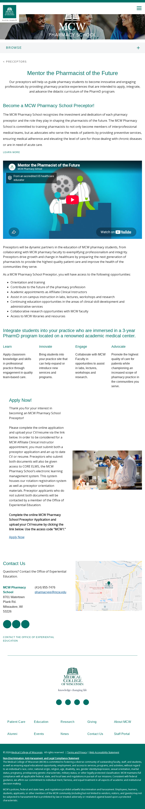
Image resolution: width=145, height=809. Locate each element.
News (65, 733)
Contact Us (95, 733)
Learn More (11, 152)
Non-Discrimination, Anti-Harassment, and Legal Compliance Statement (41, 758)
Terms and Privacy (77, 752)
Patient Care (16, 721)
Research (67, 721)
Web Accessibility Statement (104, 752)
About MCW (122, 721)
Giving (92, 721)
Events (39, 733)
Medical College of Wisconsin (26, 752)
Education (41, 721)
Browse (14, 47)
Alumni (12, 733)
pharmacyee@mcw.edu (50, 592)
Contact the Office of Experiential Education (28, 639)
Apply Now (16, 537)
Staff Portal (122, 733)
